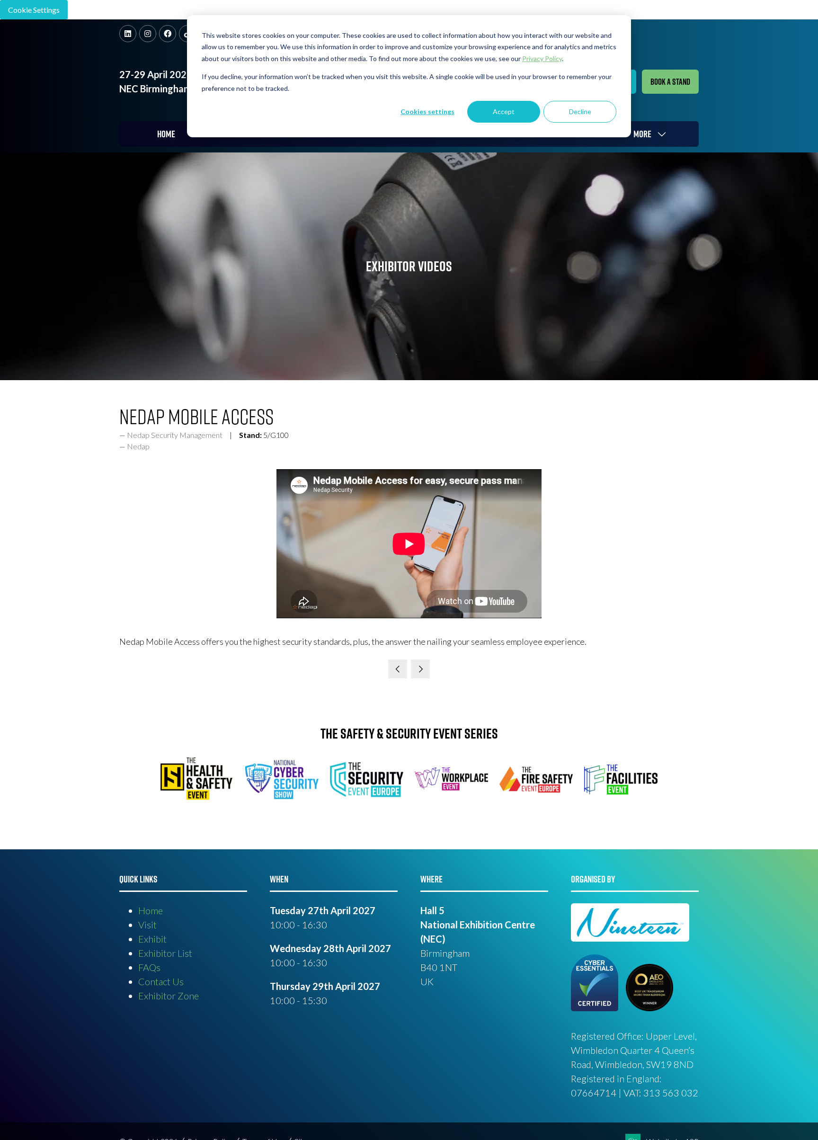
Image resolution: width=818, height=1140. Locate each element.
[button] (670, 82)
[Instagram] (147, 33)
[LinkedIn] (127, 33)
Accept (504, 111)
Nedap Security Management (174, 434)
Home (166, 134)
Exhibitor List (165, 953)
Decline (580, 111)
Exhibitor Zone (168, 995)
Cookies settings (427, 111)
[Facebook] (167, 33)
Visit (147, 924)
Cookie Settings (34, 9)
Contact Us (161, 981)
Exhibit (152, 938)
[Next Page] (420, 668)
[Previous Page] (397, 668)
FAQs (149, 967)
